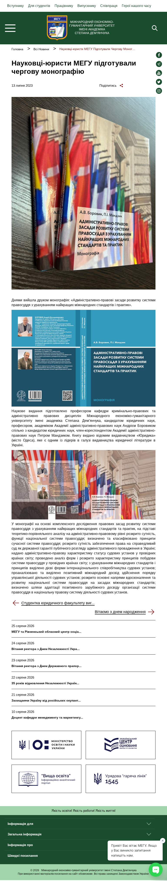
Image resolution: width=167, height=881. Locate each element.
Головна (17, 49)
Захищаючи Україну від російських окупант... (46, 700)
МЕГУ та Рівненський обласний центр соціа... (46, 631)
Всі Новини (41, 49)
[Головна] (57, 28)
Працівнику (64, 6)
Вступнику (15, 6)
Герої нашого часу (136, 6)
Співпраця (108, 6)
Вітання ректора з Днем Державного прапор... (47, 666)
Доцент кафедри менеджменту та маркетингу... (47, 717)
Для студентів (39, 6)
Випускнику (86, 6)
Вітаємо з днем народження (120, 612)
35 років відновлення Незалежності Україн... (45, 683)
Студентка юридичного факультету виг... (58, 603)
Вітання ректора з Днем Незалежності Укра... (46, 649)
